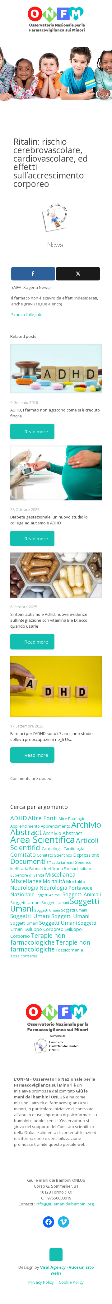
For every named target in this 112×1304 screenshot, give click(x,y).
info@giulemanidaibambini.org (65, 1204)
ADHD (18, 818)
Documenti (28, 861)
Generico (83, 862)
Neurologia (24, 887)
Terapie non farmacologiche (37, 938)
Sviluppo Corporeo (44, 929)
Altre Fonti (43, 818)
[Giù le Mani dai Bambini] (56, 18)
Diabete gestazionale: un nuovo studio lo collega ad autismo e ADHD (49, 520)
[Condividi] (33, 273)
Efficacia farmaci (60, 862)
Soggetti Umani (25, 902)
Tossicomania (69, 950)
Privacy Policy (41, 1282)
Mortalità (54, 881)
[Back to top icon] (56, 1254)
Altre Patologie (72, 818)
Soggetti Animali (48, 895)
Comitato (23, 854)
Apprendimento (25, 826)
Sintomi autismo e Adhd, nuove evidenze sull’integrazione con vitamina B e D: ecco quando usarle (48, 620)
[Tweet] (78, 273)
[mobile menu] (103, 12)
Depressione (86, 855)
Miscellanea (60, 874)
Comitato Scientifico (54, 855)
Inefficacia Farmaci (26, 868)
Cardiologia (52, 848)
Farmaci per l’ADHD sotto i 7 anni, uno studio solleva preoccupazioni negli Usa (51, 736)
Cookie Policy (71, 1282)
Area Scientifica (42, 839)
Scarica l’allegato (27, 314)
